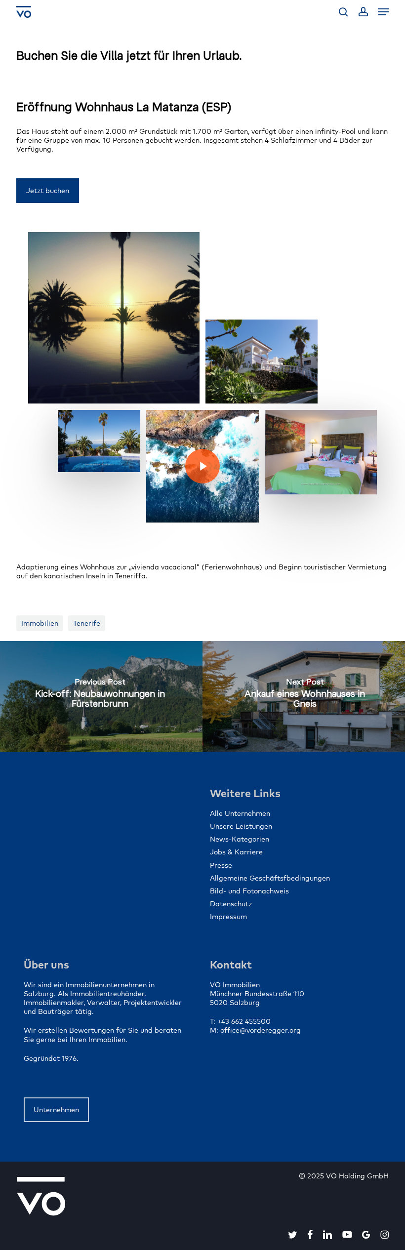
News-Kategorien (239, 839)
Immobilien (39, 623)
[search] (343, 12)
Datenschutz (231, 903)
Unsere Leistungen (241, 826)
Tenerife (86, 623)
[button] (383, 12)
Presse (221, 865)
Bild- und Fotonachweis (249, 891)
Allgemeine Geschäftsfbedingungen (270, 878)
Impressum (228, 916)
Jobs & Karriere (236, 851)
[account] (363, 12)
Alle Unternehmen (240, 813)
